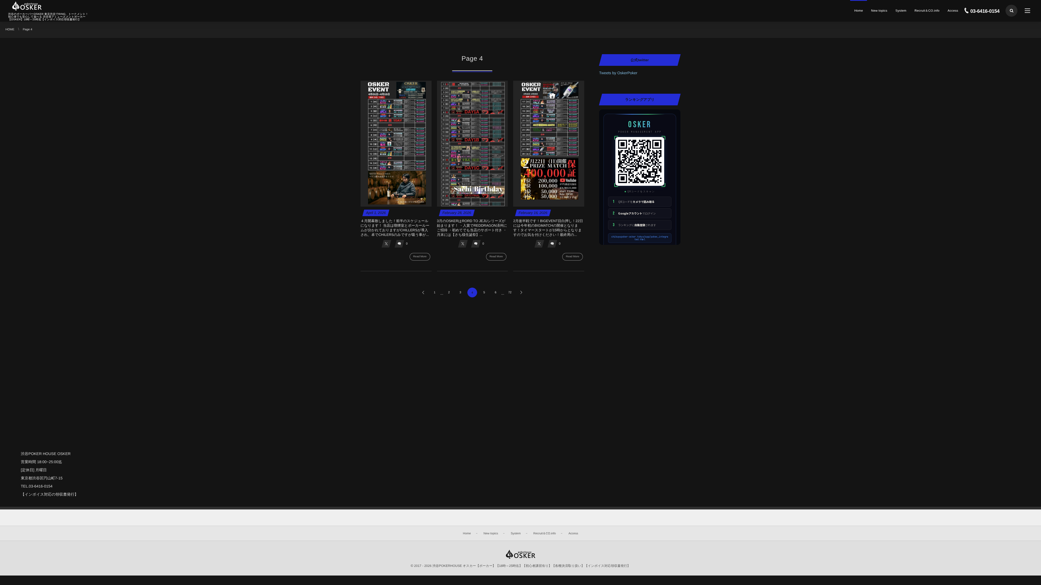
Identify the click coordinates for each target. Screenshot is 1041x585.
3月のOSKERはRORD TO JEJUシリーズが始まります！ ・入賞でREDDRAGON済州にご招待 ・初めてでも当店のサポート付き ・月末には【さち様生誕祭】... (472, 228)
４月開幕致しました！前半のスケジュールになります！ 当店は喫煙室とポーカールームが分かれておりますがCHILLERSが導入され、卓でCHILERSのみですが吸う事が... (395, 228)
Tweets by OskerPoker (618, 73)
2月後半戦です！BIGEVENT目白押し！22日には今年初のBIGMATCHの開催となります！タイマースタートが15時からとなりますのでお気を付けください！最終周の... (548, 228)
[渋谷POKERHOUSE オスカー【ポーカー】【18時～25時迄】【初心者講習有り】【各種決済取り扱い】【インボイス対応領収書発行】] (27, 6)
